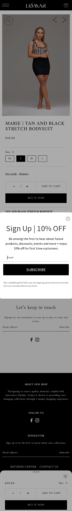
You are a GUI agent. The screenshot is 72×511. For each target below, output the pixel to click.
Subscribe (36, 269)
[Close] (68, 219)
